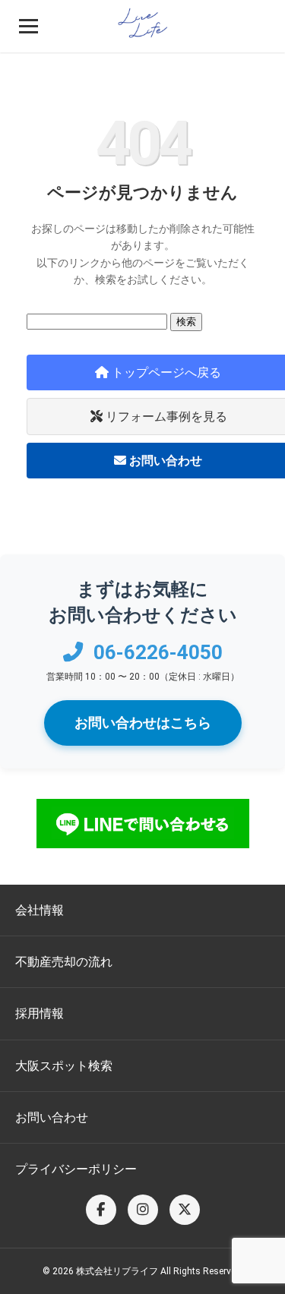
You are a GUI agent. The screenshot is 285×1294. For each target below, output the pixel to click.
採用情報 (39, 1013)
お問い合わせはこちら (142, 723)
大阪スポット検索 (63, 1066)
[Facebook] (101, 1210)
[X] (184, 1210)
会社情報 (39, 910)
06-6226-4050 (156, 652)
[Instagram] (143, 1210)
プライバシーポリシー (76, 1169)
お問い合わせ (51, 1117)
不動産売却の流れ (63, 962)
